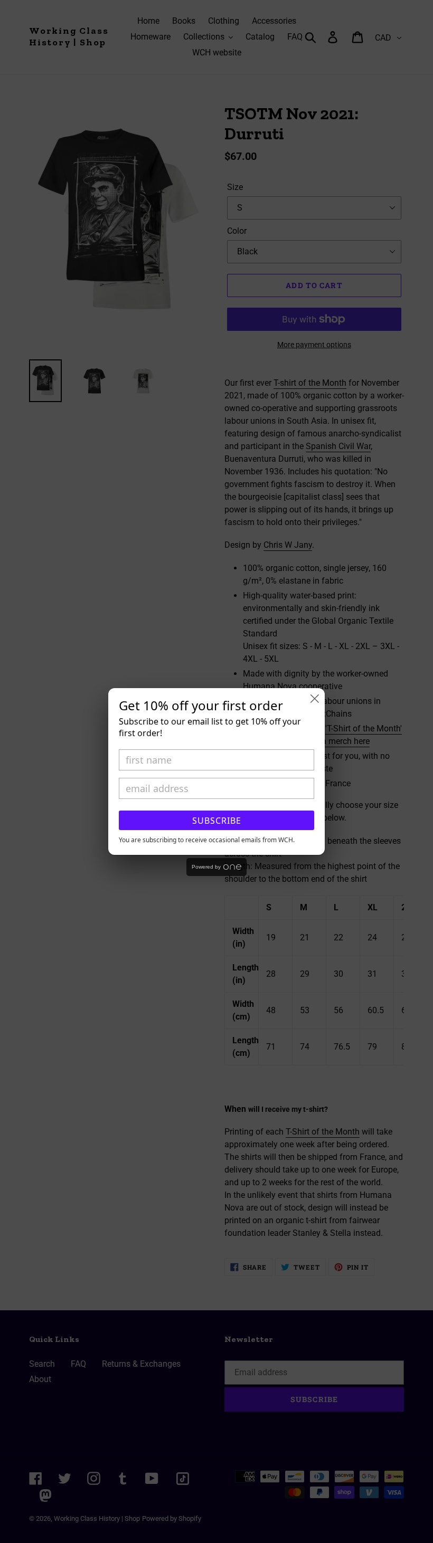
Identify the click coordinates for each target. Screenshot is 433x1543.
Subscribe (216, 820)
